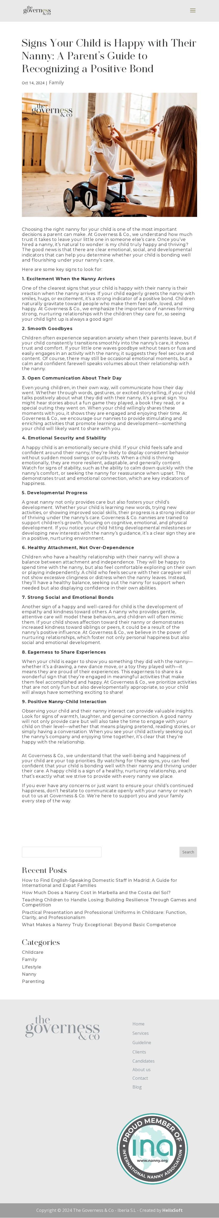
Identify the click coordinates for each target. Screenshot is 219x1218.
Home (138, 1024)
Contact (140, 1078)
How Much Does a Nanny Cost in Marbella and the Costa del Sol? (96, 892)
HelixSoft (172, 1210)
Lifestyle (31, 967)
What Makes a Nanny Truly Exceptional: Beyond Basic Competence (99, 924)
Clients (139, 1052)
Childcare (33, 952)
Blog (137, 1087)
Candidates (143, 1061)
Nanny (29, 974)
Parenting (33, 981)
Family (56, 82)
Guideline (141, 1042)
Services (140, 1033)
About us (141, 1070)
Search (188, 852)
